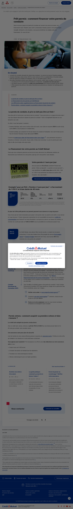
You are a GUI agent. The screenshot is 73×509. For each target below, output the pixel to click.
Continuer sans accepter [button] (56, 246)
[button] (41, 263)
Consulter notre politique (37, 265)
